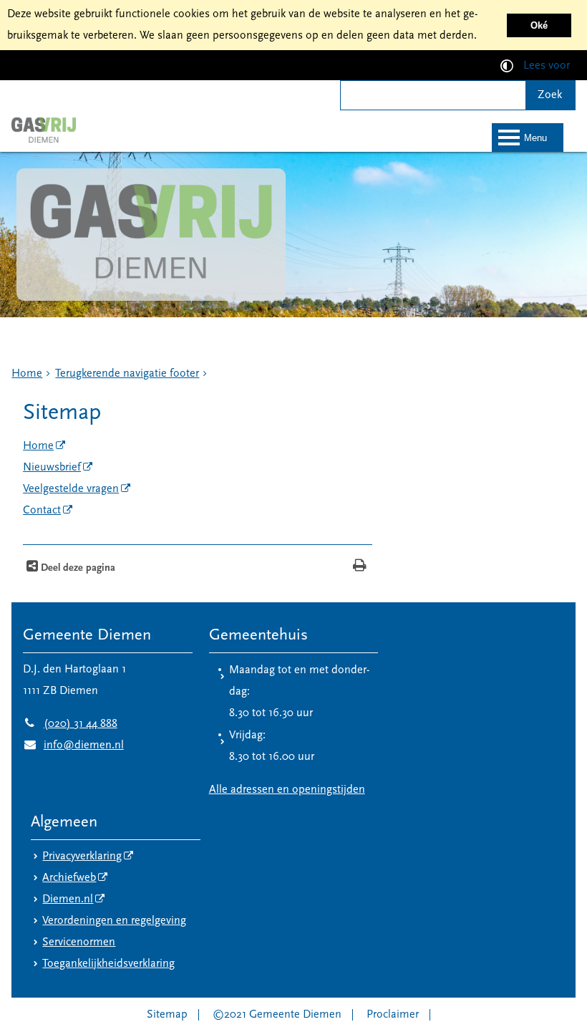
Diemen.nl (67, 899)
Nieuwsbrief (52, 467)
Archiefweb (69, 878)
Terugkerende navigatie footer (127, 374)
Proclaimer (393, 1015)
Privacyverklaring (82, 856)
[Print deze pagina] (360, 567)
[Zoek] (550, 95)
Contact (42, 510)
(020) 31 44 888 (70, 724)
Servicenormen (78, 942)
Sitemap (167, 1015)
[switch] (507, 65)
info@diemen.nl (73, 745)
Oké (539, 25)
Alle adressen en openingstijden (287, 790)
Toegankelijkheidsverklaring (108, 964)
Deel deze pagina (76, 568)
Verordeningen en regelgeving (114, 921)
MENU (535, 137)
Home (26, 374)
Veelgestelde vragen (71, 489)
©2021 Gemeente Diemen (277, 1015)
